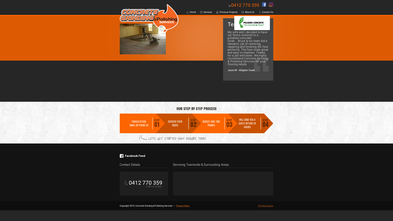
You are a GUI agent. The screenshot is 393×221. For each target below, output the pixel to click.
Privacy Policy (183, 206)
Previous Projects (228, 12)
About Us (249, 12)
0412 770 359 (245, 5)
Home (193, 12)
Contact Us (267, 12)
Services (208, 12)
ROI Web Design (265, 206)
